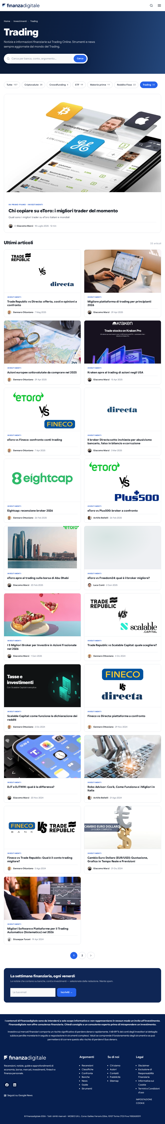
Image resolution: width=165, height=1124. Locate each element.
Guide (85, 1084)
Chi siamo (115, 1065)
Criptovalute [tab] (33, 84)
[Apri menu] (159, 5)
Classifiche (87, 1069)
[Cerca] (151, 5)
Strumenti (87, 1088)
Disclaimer (143, 1065)
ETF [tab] (79, 84)
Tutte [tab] (12, 84)
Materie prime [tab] (100, 84)
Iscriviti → (67, 992)
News (84, 1080)
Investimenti (20, 21)
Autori (113, 1069)
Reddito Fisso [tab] (126, 84)
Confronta (87, 1073)
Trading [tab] (149, 84)
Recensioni (87, 1065)
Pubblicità (115, 1077)
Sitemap (114, 1080)
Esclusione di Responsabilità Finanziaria (146, 1073)
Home (7, 21)
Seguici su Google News (20, 1095)
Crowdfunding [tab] (58, 84)
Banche (86, 1077)
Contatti (114, 1073)
